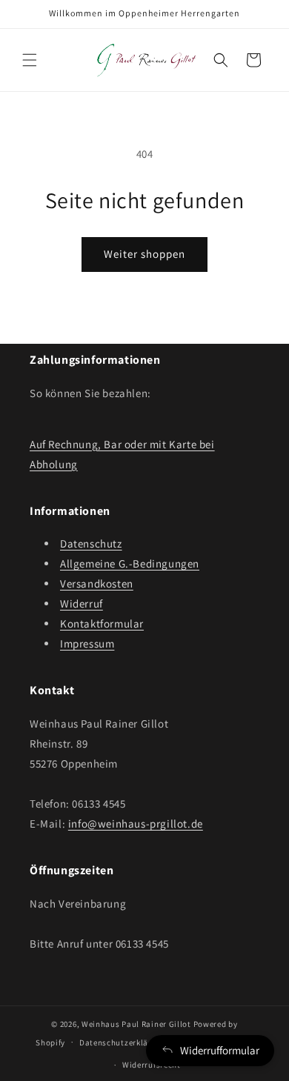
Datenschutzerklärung (123, 1042)
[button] (29, 60)
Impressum (87, 643)
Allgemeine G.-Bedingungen (129, 563)
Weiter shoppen (144, 254)
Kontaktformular (102, 623)
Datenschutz (91, 543)
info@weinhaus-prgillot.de (135, 823)
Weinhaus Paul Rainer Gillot (136, 1024)
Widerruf (81, 603)
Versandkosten (96, 583)
